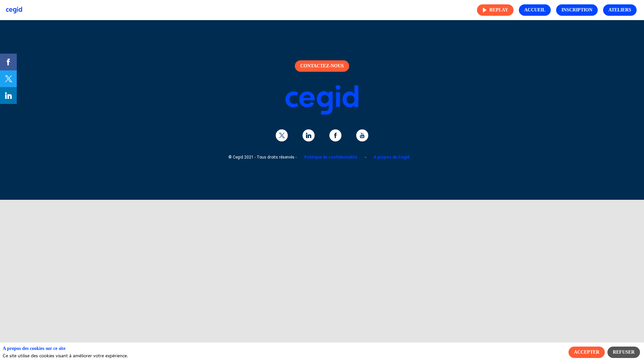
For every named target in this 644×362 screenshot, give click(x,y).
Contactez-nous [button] (322, 65)
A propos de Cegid (391, 157)
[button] (495, 10)
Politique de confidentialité (330, 157)
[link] (8, 62)
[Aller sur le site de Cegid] (322, 113)
